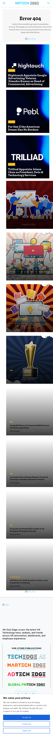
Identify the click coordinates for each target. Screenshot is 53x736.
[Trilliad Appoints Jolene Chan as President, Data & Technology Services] (27, 156)
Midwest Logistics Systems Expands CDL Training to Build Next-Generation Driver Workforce (29, 220)
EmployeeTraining (18, 319)
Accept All (26, 717)
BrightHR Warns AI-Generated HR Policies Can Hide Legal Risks (29, 426)
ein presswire (15, 276)
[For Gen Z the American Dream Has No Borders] (27, 111)
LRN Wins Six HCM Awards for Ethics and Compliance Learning (28, 581)
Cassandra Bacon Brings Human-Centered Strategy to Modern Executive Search (29, 478)
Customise (26, 724)
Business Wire (15, 225)
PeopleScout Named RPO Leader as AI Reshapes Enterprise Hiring (27, 530)
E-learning (15, 577)
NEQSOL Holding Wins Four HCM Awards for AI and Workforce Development (30, 375)
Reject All (26, 731)
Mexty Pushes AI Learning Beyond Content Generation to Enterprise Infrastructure (29, 271)
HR (11, 216)
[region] (26, 715)
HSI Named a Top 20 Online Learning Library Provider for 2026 (30, 323)
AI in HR (11, 70)
